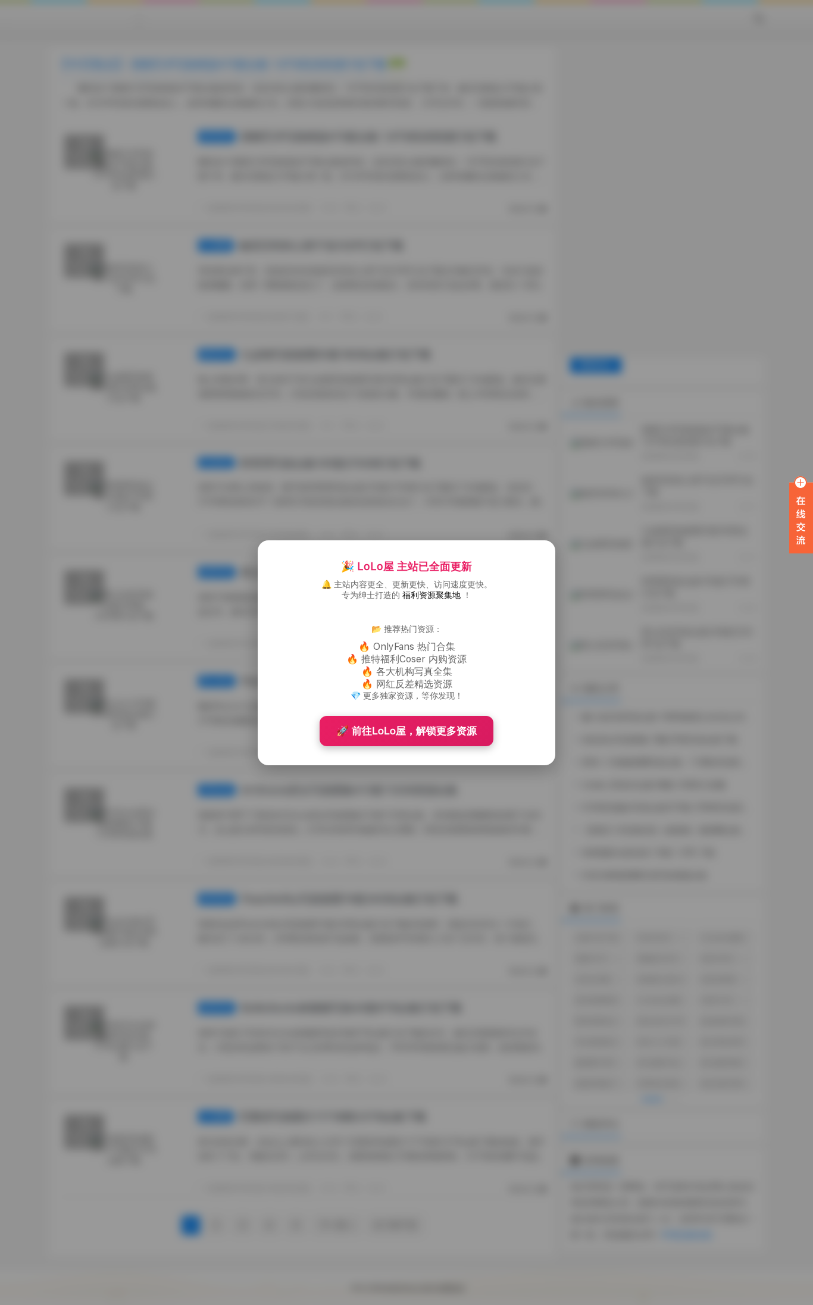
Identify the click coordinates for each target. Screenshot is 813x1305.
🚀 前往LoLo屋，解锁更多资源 (406, 731)
